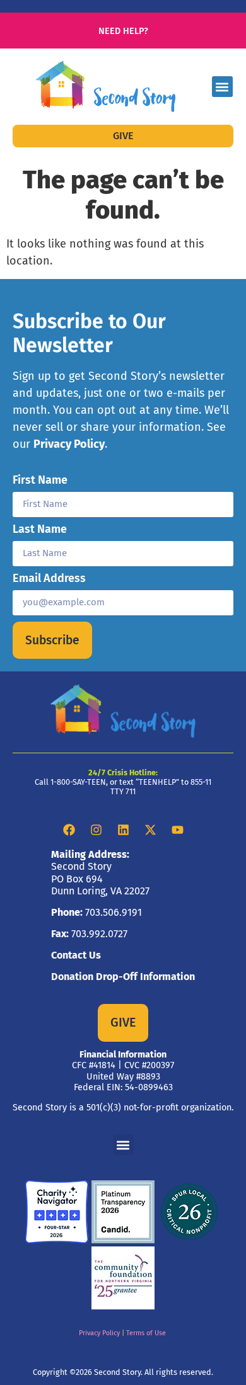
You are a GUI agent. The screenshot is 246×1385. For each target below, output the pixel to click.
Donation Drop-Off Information (123, 977)
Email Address (49, 579)
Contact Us (76, 955)
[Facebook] (69, 830)
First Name (40, 480)
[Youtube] (177, 830)
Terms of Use (146, 1333)
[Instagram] (96, 830)
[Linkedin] (123, 830)
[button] (222, 86)
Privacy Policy (69, 444)
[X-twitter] (150, 830)
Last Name (40, 529)
